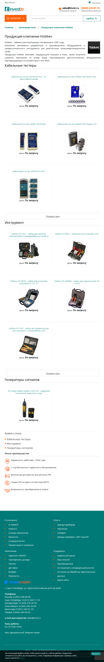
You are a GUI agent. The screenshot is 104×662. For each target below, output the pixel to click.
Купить (27, 112)
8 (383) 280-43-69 (27, 606)
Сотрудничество (17, 541)
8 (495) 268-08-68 (21, 597)
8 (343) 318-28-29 (28, 603)
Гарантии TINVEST (17, 555)
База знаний (63, 559)
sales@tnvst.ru (34, 617)
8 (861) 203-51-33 (25, 609)
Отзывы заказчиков (18, 532)
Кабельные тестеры (18, 439)
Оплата (12, 563)
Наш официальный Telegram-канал (22, 632)
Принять (96, 653)
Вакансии (13, 537)
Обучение (62, 528)
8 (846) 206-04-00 (21, 612)
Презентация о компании (21, 545)
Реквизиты (14, 576)
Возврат (13, 571)
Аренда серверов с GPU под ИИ (73, 537)
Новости (13, 528)
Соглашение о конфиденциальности (75, 567)
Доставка (13, 567)
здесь (22, 658)
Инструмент (14, 443)
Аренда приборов (66, 524)
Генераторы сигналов (20, 448)
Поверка (61, 532)
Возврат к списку (13, 433)
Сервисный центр (66, 555)
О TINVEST (13, 524)
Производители (65, 563)
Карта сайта (63, 580)
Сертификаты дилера (19, 559)
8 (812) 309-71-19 (31, 600)
